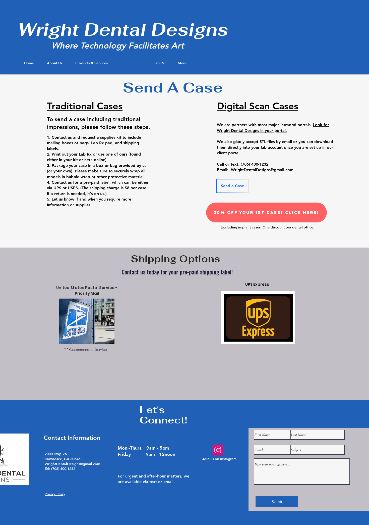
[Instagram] (218, 450)
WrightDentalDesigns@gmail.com (262, 169)
